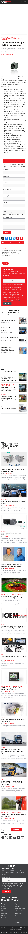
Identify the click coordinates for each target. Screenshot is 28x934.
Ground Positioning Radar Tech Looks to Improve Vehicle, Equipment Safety (13, 627)
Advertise (3, 928)
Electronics (5, 37)
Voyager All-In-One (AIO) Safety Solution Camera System (13, 657)
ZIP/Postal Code (7, 217)
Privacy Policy (16, 300)
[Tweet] (14, 238)
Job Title (5, 202)
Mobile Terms (6, 300)
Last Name (6, 176)
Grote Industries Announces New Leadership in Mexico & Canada (8, 349)
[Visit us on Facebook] (2, 837)
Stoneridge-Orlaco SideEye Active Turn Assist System (13, 815)
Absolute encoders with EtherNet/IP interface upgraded (12, 470)
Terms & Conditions (22, 928)
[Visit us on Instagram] (22, 837)
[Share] (6, 238)
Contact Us (12, 929)
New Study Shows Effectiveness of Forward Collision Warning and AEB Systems (12, 751)
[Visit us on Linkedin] (10, 837)
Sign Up (7, 303)
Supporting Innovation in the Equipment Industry (9, 319)
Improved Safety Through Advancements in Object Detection (12, 597)
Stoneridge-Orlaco (10, 818)
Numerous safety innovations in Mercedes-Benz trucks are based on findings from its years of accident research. (13, 790)
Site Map (18, 929)
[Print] (2, 238)
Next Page (16, 830)
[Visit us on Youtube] (14, 837)
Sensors (13, 37)
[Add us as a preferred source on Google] (21, 238)
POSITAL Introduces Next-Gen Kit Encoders (9, 338)
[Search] (21, 1)
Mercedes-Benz (9, 786)
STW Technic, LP (9, 505)
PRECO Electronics (10, 723)
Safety (3, 654)
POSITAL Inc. (8, 473)
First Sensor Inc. (9, 54)
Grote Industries (9, 568)
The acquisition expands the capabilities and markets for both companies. (13, 726)
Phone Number (7, 189)
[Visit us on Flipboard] (18, 837)
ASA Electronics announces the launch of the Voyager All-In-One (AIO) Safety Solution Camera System (13, 663)
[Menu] (25, 1)
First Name (6, 169)
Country (5, 209)
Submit (7, 232)
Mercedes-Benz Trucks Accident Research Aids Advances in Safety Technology (11, 782)
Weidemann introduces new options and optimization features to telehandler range (9, 398)
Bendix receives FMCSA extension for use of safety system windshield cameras (9, 378)
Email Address (7, 182)
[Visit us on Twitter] (6, 837)
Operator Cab (5, 394)
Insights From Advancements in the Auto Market (9, 329)
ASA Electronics (9, 660)
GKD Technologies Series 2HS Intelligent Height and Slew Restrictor (13, 688)
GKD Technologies (10, 692)
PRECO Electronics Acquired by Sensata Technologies (13, 720)
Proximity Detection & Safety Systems (12, 39)
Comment (5, 223)
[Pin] (17, 238)
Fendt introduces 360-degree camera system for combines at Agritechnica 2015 (8, 389)
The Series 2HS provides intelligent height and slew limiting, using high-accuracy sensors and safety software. (13, 695)
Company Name (7, 196)
